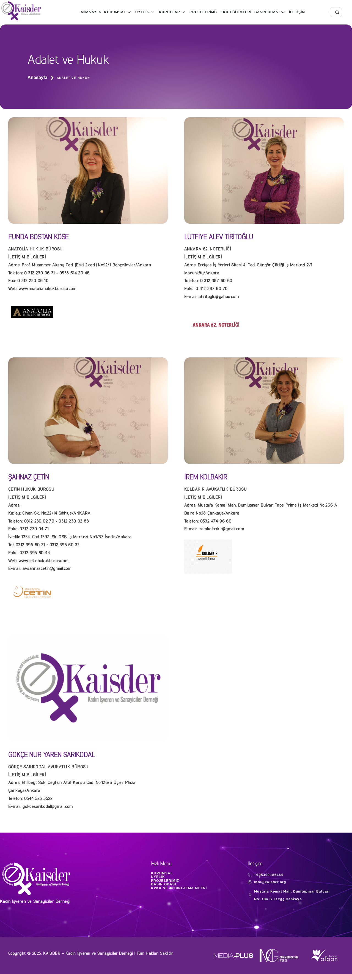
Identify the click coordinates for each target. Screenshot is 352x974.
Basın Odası (267, 12)
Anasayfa (91, 12)
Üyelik (142, 12)
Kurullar (169, 12)
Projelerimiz (203, 12)
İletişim (297, 12)
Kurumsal (115, 12)
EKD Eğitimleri (236, 12)
